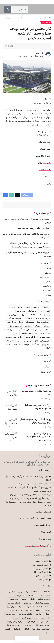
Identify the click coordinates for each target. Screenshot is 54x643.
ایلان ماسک (32, 311)
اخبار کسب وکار (44, 135)
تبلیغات (32, 315)
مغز (35, 333)
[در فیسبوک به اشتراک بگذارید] (45, 46)
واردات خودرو (31, 337)
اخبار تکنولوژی (44, 142)
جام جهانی (28, 318)
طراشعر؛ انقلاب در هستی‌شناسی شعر (33, 228)
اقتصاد (49, 269)
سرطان (47, 326)
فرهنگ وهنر (46, 22)
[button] (36, 46)
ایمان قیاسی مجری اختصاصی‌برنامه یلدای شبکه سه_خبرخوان (38, 436)
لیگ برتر (38, 330)
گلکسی (7, 344)
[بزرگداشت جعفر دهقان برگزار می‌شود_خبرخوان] (10, 408)
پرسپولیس (27, 341)
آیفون (20, 307)
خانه (49, 18)
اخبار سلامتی (45, 169)
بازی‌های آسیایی (44, 315)
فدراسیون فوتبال (16, 326)
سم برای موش (44, 539)
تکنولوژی (48, 273)
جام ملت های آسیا (14, 318)
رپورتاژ (48, 366)
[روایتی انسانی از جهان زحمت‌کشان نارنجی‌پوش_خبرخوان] (10, 422)
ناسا (16, 333)
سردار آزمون (11, 322)
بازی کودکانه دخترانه (29, 518)
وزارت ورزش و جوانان (14, 337)
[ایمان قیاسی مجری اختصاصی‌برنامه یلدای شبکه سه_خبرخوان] (10, 436)
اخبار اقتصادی (45, 149)
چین (18, 341)
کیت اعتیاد (39, 525)
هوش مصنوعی (44, 337)
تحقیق (24, 315)
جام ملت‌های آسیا (43, 322)
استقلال (12, 307)
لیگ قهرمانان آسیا (25, 330)
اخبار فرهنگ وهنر (43, 156)
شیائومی (28, 326)
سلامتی (48, 282)
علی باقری (40, 53)
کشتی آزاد (10, 341)
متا (49, 333)
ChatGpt (46, 307)
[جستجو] (7, 9)
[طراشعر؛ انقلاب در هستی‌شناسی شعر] (10, 394)
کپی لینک (17, 344)
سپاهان (37, 326)
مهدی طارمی (26, 333)
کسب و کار (47, 290)
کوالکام (26, 344)
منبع (49, 184)
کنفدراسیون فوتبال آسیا (41, 344)
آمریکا (28, 307)
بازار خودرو (21, 311)
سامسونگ (30, 322)
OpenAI (36, 307)
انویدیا (48, 311)
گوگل (48, 348)
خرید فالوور (46, 361)
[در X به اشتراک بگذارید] (40, 46)
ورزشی (48, 295)
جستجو (8, 205)
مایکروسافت (10, 330)
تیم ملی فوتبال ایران (42, 318)
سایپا (21, 322)
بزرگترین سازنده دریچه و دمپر (37, 545)
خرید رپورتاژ (46, 372)
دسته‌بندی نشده (45, 277)
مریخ (42, 333)
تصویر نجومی (13, 315)
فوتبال (47, 330)
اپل (41, 311)
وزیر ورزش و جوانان (42, 341)
